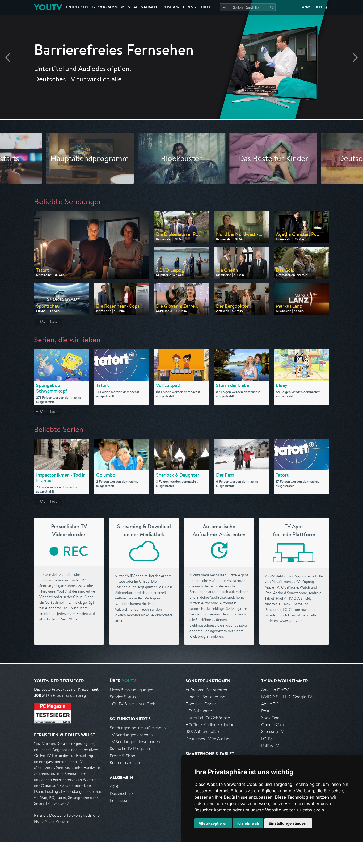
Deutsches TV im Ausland (208, 738)
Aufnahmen (139, 7)
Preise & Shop (122, 755)
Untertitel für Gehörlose (207, 717)
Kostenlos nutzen (125, 762)
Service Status (123, 696)
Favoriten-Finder (200, 704)
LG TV (266, 738)
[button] (326, 7)
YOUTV (48, 7)
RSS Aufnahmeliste (202, 731)
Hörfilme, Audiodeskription (209, 724)
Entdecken (77, 7)
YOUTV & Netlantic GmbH (134, 704)
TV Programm (104, 7)
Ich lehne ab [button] (248, 823)
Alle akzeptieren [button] (213, 823)
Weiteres (176, 7)
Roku (265, 711)
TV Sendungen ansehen (131, 734)
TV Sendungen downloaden (135, 741)
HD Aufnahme (198, 711)
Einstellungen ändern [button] (288, 823)
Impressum (120, 800)
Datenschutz (121, 793)
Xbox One (270, 717)
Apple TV (269, 704)
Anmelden (312, 7)
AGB (114, 786)
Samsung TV (272, 731)
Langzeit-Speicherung (205, 696)
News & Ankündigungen (131, 690)
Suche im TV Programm (131, 748)
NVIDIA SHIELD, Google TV (286, 696)
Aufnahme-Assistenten (206, 690)
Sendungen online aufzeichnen (138, 728)
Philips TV (270, 745)
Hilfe (206, 7)
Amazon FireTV (275, 690)
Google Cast (272, 724)
